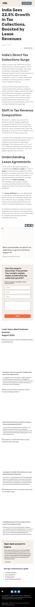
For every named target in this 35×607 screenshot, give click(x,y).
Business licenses (28, 48)
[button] (26, 225)
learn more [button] (8, 562)
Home (3, 603)
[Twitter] (19, 591)
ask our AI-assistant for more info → (12, 256)
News (7, 603)
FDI (5, 3)
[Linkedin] (15, 591)
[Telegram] (12, 591)
